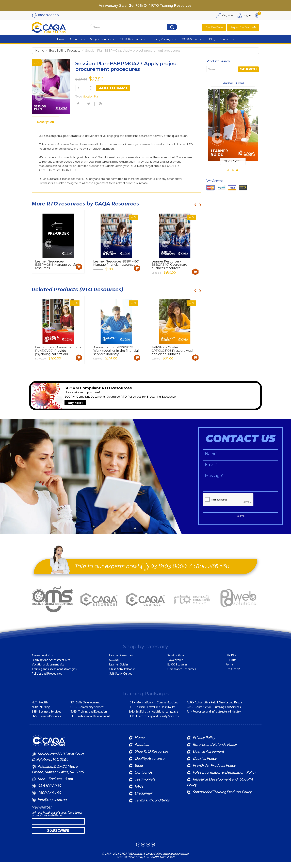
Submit (240, 516)
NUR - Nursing (41, 707)
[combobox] (132, 27)
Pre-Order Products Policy (214, 765)
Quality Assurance (149, 758)
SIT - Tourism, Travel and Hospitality (152, 707)
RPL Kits (231, 660)
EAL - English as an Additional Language (153, 711)
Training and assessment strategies (54, 669)
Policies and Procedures (47, 673)
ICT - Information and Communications (153, 702)
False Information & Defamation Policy (224, 772)
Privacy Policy (204, 737)
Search (248, 69)
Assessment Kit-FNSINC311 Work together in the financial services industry (116, 350)
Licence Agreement (208, 751)
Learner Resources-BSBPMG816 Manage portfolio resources (57, 265)
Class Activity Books (122, 669)
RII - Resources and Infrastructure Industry (214, 711)
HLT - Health (40, 702)
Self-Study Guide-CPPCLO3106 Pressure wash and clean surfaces (173, 350)
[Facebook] (77, 104)
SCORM (114, 660)
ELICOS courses (177, 664)
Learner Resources (121, 655)
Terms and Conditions (152, 800)
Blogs (139, 765)
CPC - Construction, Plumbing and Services (214, 707)
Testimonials (145, 779)
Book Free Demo (214, 27)
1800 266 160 (211, 565)
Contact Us (143, 772)
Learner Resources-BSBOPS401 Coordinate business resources (169, 265)
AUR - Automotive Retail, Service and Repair (214, 702)
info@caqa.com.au (52, 799)
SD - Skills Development (85, 702)
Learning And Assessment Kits (51, 660)
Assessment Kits (42, 655)
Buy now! (75, 403)
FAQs (139, 786)
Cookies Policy (204, 758)
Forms (230, 664)
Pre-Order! (233, 669)
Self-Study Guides (120, 673)
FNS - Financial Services (46, 716)
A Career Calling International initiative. (165, 853)
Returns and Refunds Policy (215, 744)
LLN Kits (231, 655)
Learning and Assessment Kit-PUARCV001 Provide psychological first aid (58, 350)
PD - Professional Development (90, 716)
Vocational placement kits (48, 664)
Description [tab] (45, 122)
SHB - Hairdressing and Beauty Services (154, 716)
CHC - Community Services (87, 707)
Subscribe (58, 830)
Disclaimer (143, 793)
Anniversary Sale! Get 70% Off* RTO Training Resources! (145, 5)
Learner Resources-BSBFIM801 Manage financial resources (116, 263)
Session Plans (175, 655)
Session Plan (91, 96)
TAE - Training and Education (88, 711)
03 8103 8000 (168, 565)
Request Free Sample (242, 27)
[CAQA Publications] (49, 26)
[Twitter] (88, 104)
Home (39, 50)
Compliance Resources (181, 669)
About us (142, 744)
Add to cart (113, 88)
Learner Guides (118, 664)
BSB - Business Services (46, 711)
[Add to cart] (79, 266)
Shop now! (232, 161)
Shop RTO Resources (151, 751)
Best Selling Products (64, 50)
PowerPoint (175, 660)
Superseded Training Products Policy (222, 791)
